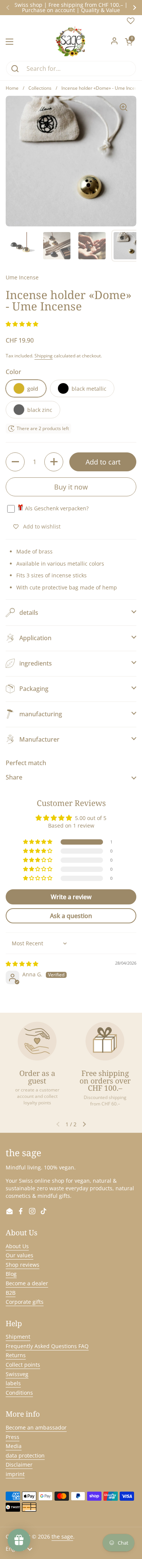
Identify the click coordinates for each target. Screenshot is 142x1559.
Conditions (19, 1392)
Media (14, 1446)
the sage (62, 1536)
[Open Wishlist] (130, 22)
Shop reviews (22, 1264)
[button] (128, 41)
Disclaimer (19, 1464)
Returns (16, 1355)
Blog (11, 1273)
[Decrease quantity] (15, 461)
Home (12, 88)
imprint (15, 1474)
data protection (25, 1455)
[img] (22, 963)
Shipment (18, 1336)
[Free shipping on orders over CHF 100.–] (105, 1041)
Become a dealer (27, 1283)
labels (13, 1383)
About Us (17, 1246)
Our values (19, 1255)
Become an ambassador (36, 1427)
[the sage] (71, 42)
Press (12, 1437)
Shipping (43, 355)
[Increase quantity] (53, 461)
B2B (11, 1292)
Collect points (23, 1364)
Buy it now (71, 486)
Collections (39, 88)
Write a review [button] (71, 897)
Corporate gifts (25, 1301)
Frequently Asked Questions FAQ (47, 1346)
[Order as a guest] (37, 1041)
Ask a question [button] (71, 916)
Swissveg (17, 1374)
